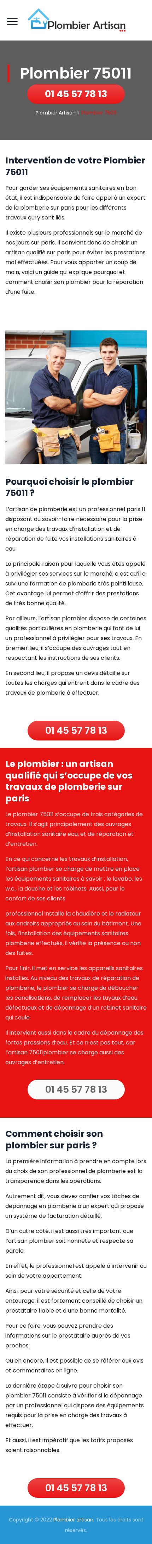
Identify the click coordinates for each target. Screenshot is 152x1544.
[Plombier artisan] (76, 20)
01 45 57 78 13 (76, 93)
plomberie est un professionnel (82, 509)
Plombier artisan (73, 1519)
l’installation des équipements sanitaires (72, 933)
